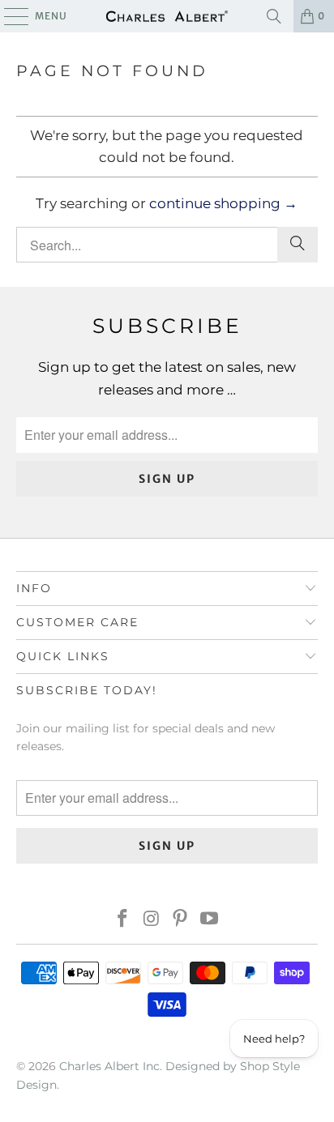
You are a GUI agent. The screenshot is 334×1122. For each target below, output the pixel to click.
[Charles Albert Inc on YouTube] (210, 920)
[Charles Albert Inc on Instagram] (151, 920)
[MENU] (8, 16)
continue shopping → (223, 203)
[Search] (274, 16)
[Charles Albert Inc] (167, 16)
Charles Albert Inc (109, 1066)
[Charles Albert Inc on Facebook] (123, 920)
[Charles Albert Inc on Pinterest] (181, 920)
